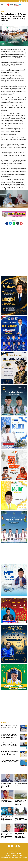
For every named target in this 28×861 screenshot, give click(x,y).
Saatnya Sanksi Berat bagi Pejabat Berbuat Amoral (6, 802)
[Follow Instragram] (15, 846)
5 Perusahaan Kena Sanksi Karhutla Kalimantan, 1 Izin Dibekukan (20, 802)
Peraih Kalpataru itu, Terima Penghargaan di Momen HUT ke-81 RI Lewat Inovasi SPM (9, 736)
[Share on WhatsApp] (14, 223)
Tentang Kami (20, 849)
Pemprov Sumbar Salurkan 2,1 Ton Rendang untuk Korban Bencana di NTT (20, 836)
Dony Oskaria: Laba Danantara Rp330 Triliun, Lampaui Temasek (6, 786)
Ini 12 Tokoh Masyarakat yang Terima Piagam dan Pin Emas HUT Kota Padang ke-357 (9, 753)
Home (2, 11)
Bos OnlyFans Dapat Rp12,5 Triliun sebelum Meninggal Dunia (7, 819)
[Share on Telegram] (17, 223)
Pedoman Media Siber (14, 851)
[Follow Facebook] (20, 1)
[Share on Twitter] (10, 223)
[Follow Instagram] (24, 1)
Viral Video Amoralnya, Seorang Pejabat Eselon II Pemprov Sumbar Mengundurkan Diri (10, 744)
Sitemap (12, 849)
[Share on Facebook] (6, 223)
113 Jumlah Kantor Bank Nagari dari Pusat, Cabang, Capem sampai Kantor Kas (10, 761)
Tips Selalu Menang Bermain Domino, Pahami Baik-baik (9, 726)
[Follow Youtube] (26, 1)
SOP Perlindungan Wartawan (14, 853)
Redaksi (6, 849)
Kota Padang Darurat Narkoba (21, 784)
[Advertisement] (14, 245)
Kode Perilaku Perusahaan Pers (14, 855)
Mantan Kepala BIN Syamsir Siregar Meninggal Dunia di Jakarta (6, 835)
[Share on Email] (21, 223)
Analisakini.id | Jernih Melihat (15, 857)
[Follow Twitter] (22, 1)
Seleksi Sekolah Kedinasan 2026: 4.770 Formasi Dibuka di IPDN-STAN (21, 819)
